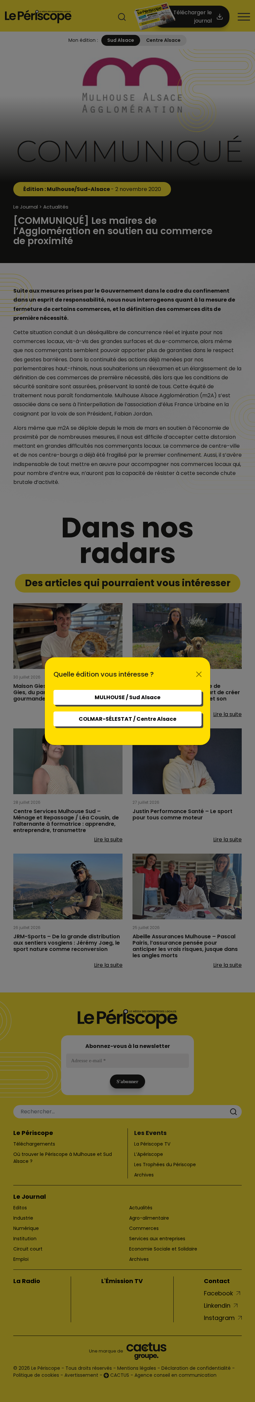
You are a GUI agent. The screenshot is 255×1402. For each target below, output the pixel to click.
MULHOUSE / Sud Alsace (127, 697)
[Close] (199, 674)
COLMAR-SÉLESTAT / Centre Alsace (127, 719)
